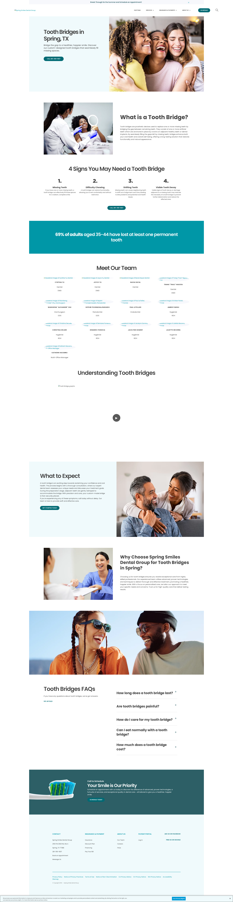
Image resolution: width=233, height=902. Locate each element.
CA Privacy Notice (125, 877)
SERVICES (149, 10)
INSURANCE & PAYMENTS (167, 10)
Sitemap (55, 879)
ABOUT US (185, 10)
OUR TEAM (137, 10)
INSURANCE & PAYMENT (94, 834)
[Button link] (217, 10)
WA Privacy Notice (154, 877)
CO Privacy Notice (139, 877)
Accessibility (167, 877)
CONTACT (56, 834)
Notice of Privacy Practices (73, 877)
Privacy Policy (57, 877)
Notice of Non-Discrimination (106, 877)
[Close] (230, 898)
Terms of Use (89, 877)
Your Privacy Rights (179, 898)
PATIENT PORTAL (145, 834)
